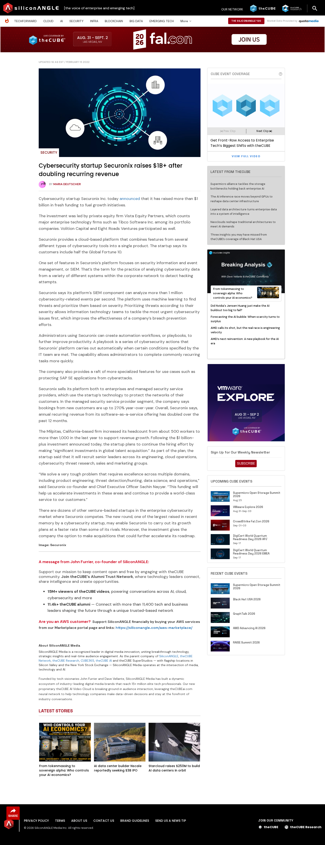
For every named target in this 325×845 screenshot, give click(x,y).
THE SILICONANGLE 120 (246, 20)
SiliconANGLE (168, 656)
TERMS (60, 820)
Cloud (48, 21)
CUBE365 (87, 661)
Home (8, 18)
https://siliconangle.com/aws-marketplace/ (154, 627)
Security (76, 21)
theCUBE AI (104, 661)
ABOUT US (79, 820)
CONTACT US (103, 820)
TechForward (25, 21)
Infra (94, 21)
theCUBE (271, 827)
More (184, 21)
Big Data (136, 21)
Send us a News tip (170, 820)
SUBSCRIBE (246, 463)
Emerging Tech (161, 21)
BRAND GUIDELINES (134, 820)
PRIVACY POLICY (36, 820)
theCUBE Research (65, 661)
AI (61, 21)
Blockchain (114, 21)
